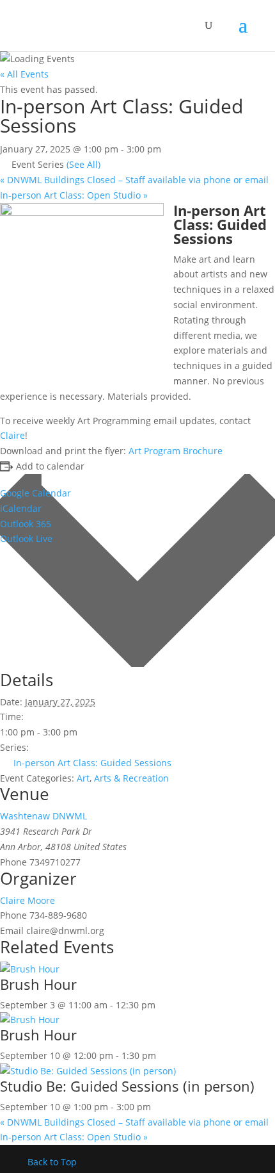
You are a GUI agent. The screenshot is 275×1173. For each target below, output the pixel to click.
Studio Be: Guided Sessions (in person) (127, 1085)
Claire (12, 435)
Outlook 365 (25, 524)
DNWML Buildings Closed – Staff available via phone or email (134, 180)
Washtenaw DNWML (43, 816)
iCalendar (21, 508)
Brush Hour (38, 984)
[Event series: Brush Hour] (162, 1005)
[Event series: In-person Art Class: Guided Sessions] (157, 1107)
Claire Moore (27, 900)
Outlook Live (26, 538)
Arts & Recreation (131, 778)
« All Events (24, 74)
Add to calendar (50, 466)
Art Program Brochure (176, 451)
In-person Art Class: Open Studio (74, 195)
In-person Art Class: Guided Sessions (92, 763)
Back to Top (52, 1162)
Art (83, 778)
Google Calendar (35, 493)
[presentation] (29, 969)
